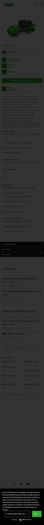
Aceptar (37, 514)
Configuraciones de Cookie (18, 514)
